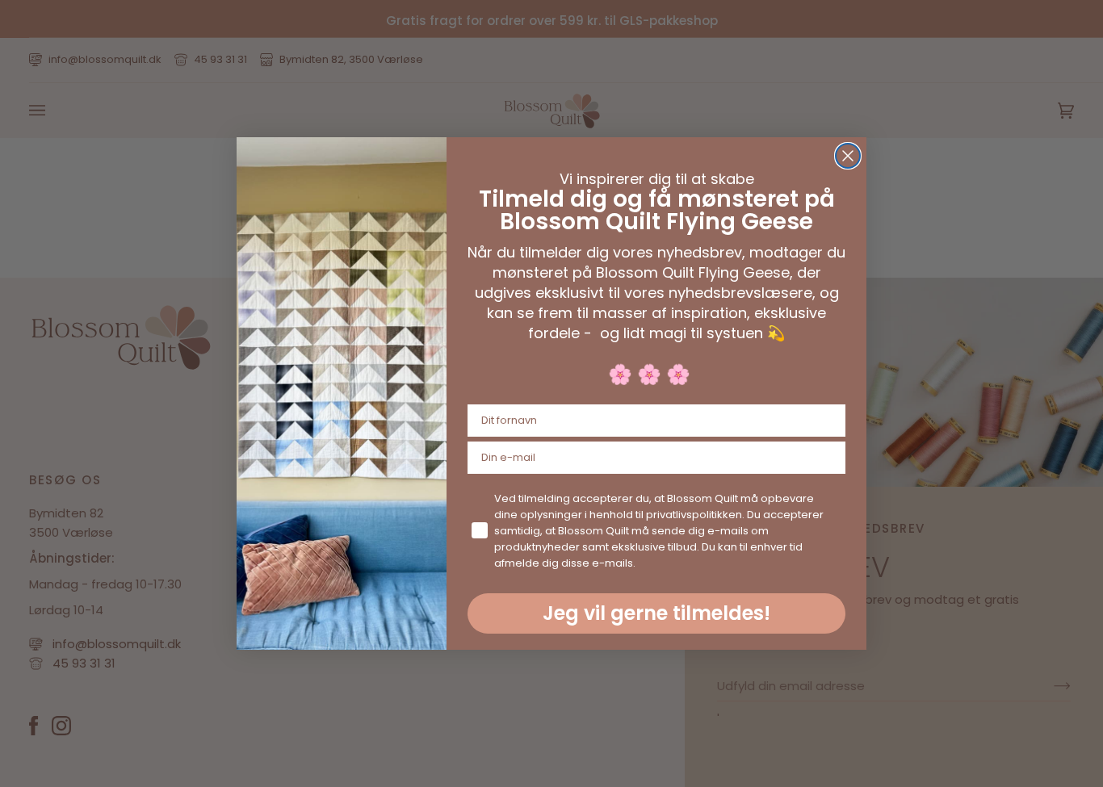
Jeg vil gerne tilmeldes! (656, 613)
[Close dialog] (848, 156)
